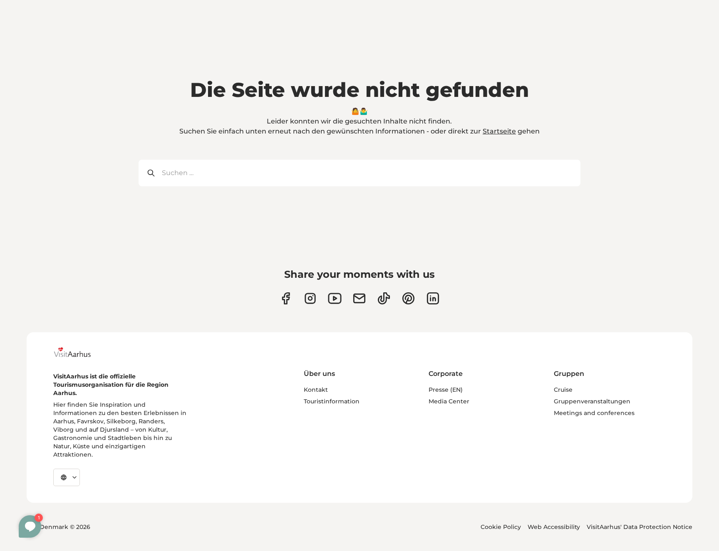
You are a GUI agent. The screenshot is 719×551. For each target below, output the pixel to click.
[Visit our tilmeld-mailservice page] (359, 298)
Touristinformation (332, 401)
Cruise (563, 389)
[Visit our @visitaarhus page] (384, 298)
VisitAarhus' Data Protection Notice (639, 527)
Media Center (449, 401)
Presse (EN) (446, 389)
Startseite (499, 131)
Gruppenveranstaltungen (592, 401)
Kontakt (316, 389)
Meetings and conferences (594, 413)
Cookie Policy (501, 527)
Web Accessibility (554, 527)
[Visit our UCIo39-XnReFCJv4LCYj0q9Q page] (334, 298)
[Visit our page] (310, 298)
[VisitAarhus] (78, 352)
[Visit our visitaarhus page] (285, 298)
